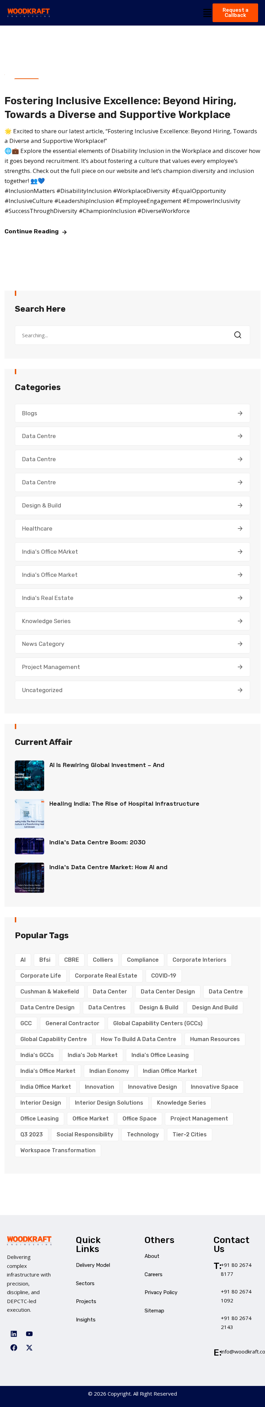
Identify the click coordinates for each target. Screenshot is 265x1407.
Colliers (103, 960)
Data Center (110, 991)
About (152, 1256)
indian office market (170, 1071)
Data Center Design (168, 991)
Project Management (51, 666)
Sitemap (154, 1311)
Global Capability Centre (53, 1039)
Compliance (143, 960)
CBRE (71, 960)
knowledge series (181, 1102)
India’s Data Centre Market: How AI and (108, 867)
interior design (40, 1102)
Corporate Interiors (199, 960)
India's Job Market (93, 1055)
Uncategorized (42, 690)
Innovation (99, 1087)
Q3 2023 (31, 1134)
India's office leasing (160, 1055)
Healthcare (37, 528)
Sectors (85, 1283)
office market (90, 1118)
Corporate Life (40, 975)
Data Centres (107, 1007)
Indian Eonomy (109, 1071)
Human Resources (215, 1039)
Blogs (29, 413)
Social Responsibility (85, 1134)
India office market (45, 1087)
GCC (26, 1023)
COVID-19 (163, 975)
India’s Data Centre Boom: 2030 (97, 842)
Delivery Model (93, 1265)
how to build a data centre (138, 1039)
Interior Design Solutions (109, 1102)
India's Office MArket (50, 551)
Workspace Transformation (58, 1150)
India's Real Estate (47, 597)
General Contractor (72, 1023)
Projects (86, 1301)
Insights (86, 1320)
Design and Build (215, 1007)
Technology (143, 1134)
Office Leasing (39, 1118)
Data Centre (39, 436)
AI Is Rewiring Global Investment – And (107, 765)
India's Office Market (50, 574)
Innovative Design (152, 1087)
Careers (154, 1274)
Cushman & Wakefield (49, 991)
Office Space (139, 1118)
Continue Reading (31, 231)
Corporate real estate (106, 975)
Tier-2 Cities (190, 1134)
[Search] (239, 335)
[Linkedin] (14, 1334)
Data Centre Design (47, 1007)
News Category (43, 643)
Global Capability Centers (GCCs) (158, 1023)
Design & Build (41, 505)
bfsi (44, 960)
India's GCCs (37, 1055)
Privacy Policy (161, 1292)
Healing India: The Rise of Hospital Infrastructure (124, 803)
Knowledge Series (46, 621)
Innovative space (214, 1087)
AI (23, 960)
